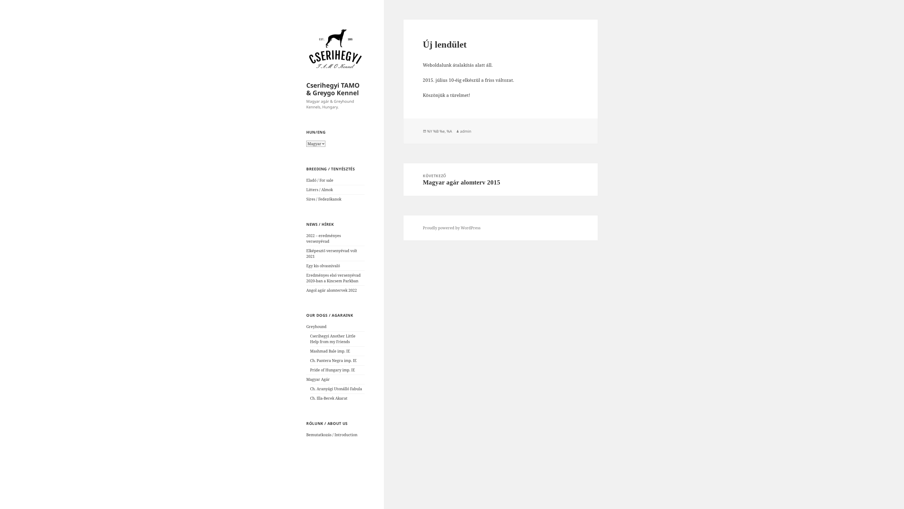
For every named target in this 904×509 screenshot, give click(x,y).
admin (465, 131)
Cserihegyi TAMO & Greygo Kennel (332, 89)
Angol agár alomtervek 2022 (331, 290)
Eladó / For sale (319, 180)
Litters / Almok (319, 189)
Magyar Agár (318, 379)
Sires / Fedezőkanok (323, 199)
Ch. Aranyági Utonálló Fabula (336, 388)
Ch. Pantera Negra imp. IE (333, 360)
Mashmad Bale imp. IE (330, 351)
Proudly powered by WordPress (451, 227)
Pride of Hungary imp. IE (332, 370)
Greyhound (316, 326)
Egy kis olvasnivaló (323, 265)
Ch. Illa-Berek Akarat (328, 398)
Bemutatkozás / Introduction (331, 434)
